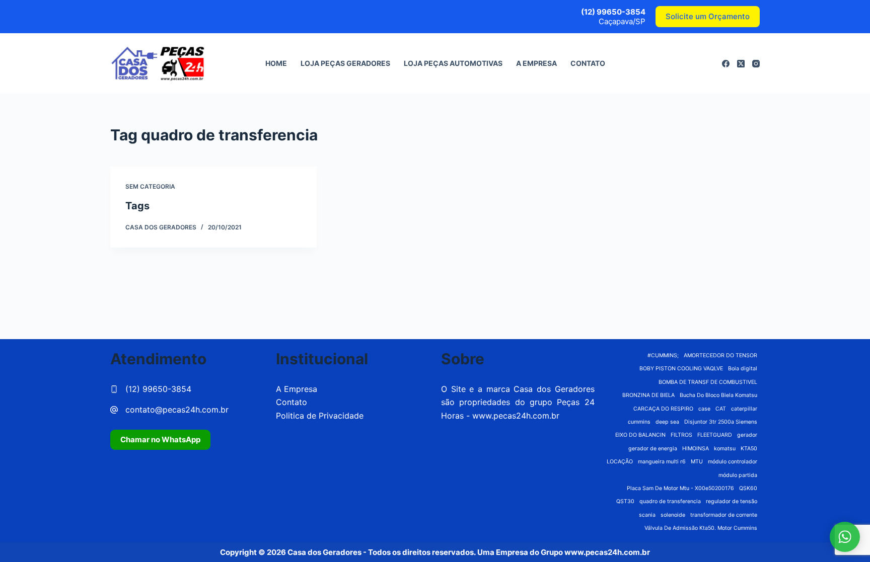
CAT (720, 409)
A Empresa (536, 63)
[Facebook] (726, 63)
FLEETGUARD (714, 435)
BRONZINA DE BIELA (648, 395)
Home (276, 63)
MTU (697, 461)
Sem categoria (150, 186)
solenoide (673, 515)
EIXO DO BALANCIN (640, 435)
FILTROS (681, 435)
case (704, 409)
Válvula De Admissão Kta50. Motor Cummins (700, 528)
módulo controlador (732, 461)
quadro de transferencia (670, 501)
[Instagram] (756, 63)
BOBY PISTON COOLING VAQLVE (681, 368)
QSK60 (748, 488)
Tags (137, 206)
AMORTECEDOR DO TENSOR (720, 355)
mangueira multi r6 (662, 461)
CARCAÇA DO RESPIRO (663, 409)
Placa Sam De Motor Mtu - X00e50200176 (680, 488)
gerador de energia (652, 448)
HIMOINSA (695, 448)
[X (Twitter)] (741, 63)
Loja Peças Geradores (345, 63)
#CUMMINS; (663, 355)
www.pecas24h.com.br (515, 416)
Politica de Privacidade (320, 416)
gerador (747, 435)
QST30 (625, 501)
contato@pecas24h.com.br (177, 410)
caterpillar (744, 409)
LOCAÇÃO (620, 461)
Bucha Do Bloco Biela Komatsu (718, 395)
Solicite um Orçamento (708, 16)
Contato (587, 63)
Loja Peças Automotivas (453, 63)
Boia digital (742, 368)
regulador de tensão (731, 501)
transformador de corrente (723, 515)
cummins (639, 422)
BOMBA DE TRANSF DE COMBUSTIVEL (708, 382)
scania (647, 515)
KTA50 (749, 448)
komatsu (725, 448)
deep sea (667, 422)
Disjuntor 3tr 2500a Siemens (720, 422)
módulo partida (737, 475)
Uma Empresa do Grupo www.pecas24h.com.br (563, 552)
